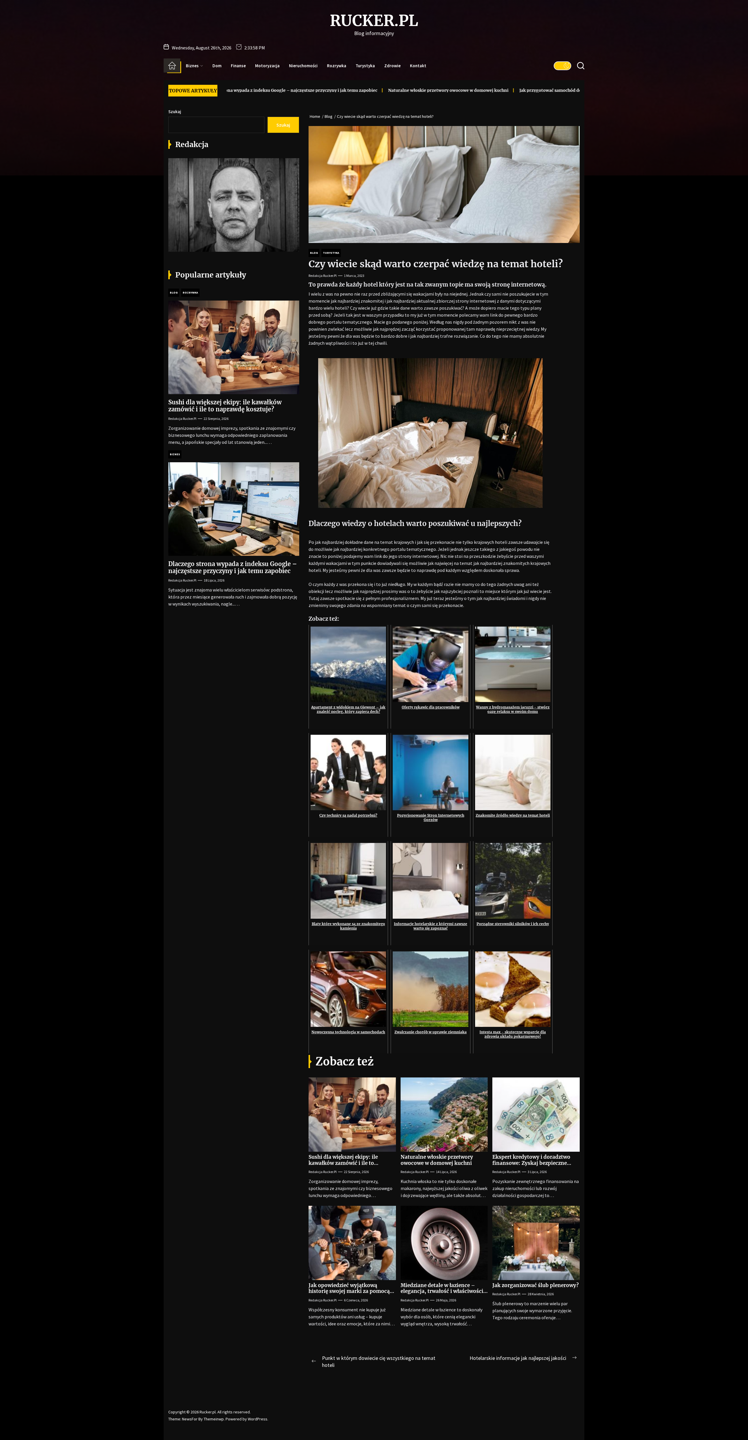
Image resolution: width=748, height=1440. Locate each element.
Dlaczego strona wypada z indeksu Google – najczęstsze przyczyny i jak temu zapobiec (232, 567)
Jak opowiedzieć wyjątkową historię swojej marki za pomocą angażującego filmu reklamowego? (349, 1294)
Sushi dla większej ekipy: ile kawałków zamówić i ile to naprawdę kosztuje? (343, 1163)
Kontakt (418, 65)
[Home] (172, 65)
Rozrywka (336, 65)
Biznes (192, 65)
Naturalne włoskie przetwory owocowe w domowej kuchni (360, 90)
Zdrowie (392, 65)
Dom (216, 65)
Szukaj (174, 111)
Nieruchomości (303, 65)
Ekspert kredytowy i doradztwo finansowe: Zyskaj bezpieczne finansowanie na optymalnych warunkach (531, 1166)
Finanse (238, 65)
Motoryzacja (267, 65)
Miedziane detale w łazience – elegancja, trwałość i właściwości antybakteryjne (442, 1291)
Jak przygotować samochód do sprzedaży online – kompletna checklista (506, 90)
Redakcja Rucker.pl (323, 275)
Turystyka (365, 65)
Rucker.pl (374, 21)
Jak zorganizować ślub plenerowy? (535, 1285)
